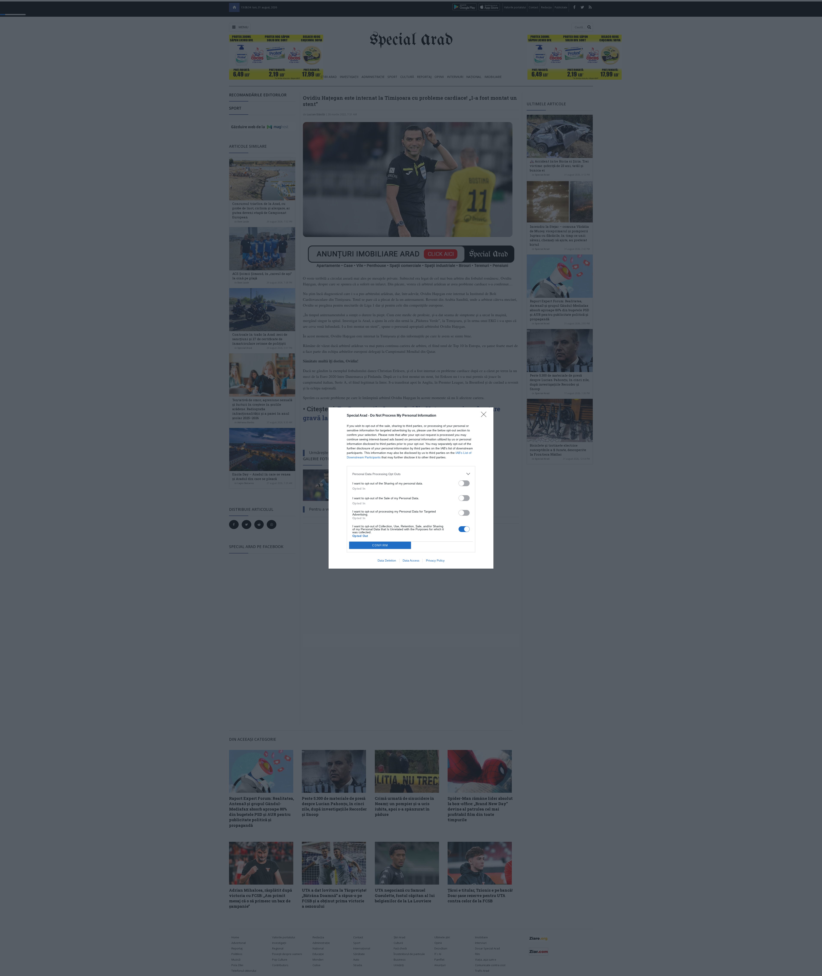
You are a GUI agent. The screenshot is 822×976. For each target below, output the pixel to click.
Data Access (411, 560)
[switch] (464, 483)
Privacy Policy (435, 560)
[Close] (485, 416)
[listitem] (411, 474)
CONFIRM (380, 545)
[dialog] (411, 488)
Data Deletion (387, 560)
